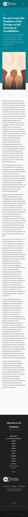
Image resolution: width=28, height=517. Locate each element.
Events (14, 446)
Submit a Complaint (13, 466)
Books (13, 458)
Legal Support (14, 436)
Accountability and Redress (13, 438)
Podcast (13, 451)
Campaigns (13, 456)
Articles (14, 441)
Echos (13, 453)
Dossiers (13, 461)
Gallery (14, 448)
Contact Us (13, 468)
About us (13, 463)
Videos (14, 443)
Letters (4, 15)
